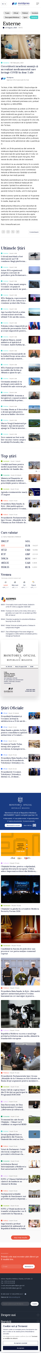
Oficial (16, 13)
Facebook (3, 232)
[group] (20, 465)
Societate (35, 13)
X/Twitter (13, 231)
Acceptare (20, 1348)
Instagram (8, 232)
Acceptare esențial (20, 1343)
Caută (34, 1304)
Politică (25, 13)
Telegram (18, 232)
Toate (7, 13)
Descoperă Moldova (12, 17)
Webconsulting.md (14, 1297)
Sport (25, 17)
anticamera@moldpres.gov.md (14, 1285)
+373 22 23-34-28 (9, 1281)
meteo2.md (17, 578)
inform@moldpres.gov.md (13, 1288)
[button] (36, 471)
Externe (12, 23)
